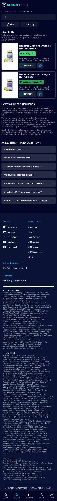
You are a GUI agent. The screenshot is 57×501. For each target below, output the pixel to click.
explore (4, 11)
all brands (15, 11)
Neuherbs (27, 11)
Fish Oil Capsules (23, 113)
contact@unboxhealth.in (14, 281)
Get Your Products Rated (15, 268)
